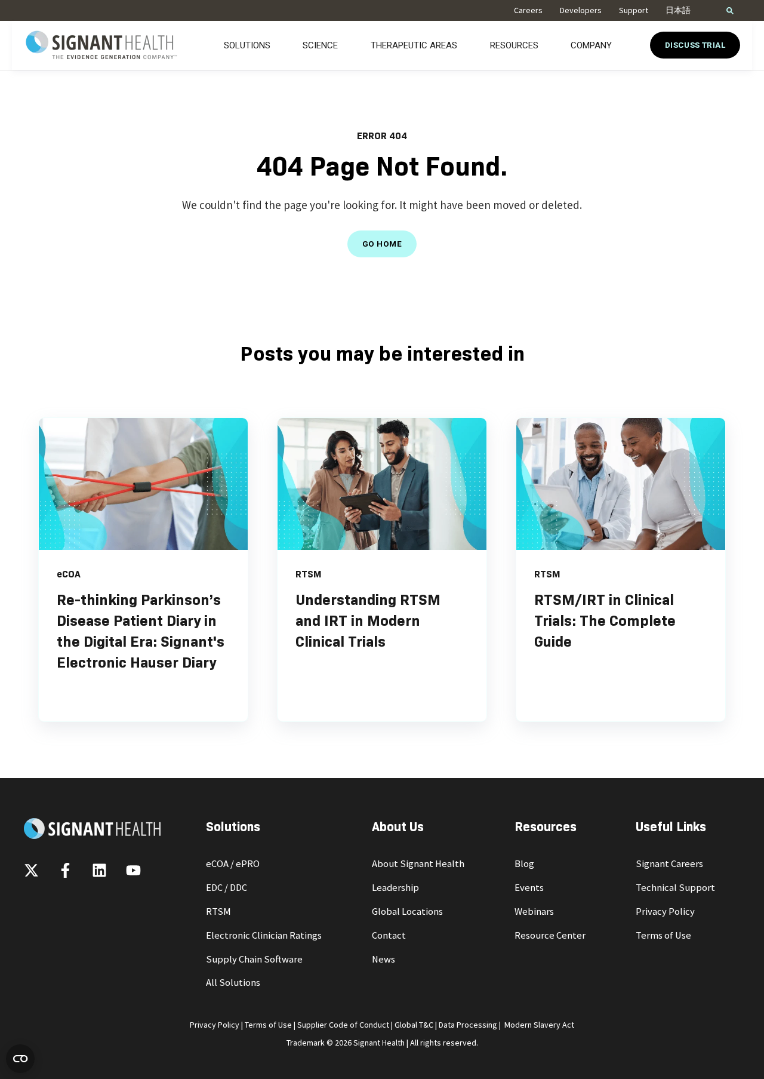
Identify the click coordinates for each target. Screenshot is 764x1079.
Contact (389, 935)
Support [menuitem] (633, 10)
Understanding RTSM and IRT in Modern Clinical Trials (367, 621)
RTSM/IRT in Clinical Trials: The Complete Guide (605, 621)
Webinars (534, 911)
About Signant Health (418, 864)
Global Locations (407, 911)
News (383, 959)
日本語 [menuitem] (678, 10)
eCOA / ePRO (233, 864)
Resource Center (550, 935)
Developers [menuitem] (581, 10)
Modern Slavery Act (539, 1024)
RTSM (218, 911)
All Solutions (233, 982)
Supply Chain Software (254, 959)
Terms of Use (663, 935)
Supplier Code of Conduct (343, 1024)
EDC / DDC (226, 888)
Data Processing (468, 1024)
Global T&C (414, 1024)
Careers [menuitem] (528, 10)
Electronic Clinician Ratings (264, 935)
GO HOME (382, 243)
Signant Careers (669, 864)
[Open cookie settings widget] (20, 1058)
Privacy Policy (665, 911)
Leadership (395, 888)
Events (529, 888)
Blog (524, 864)
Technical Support (675, 888)
